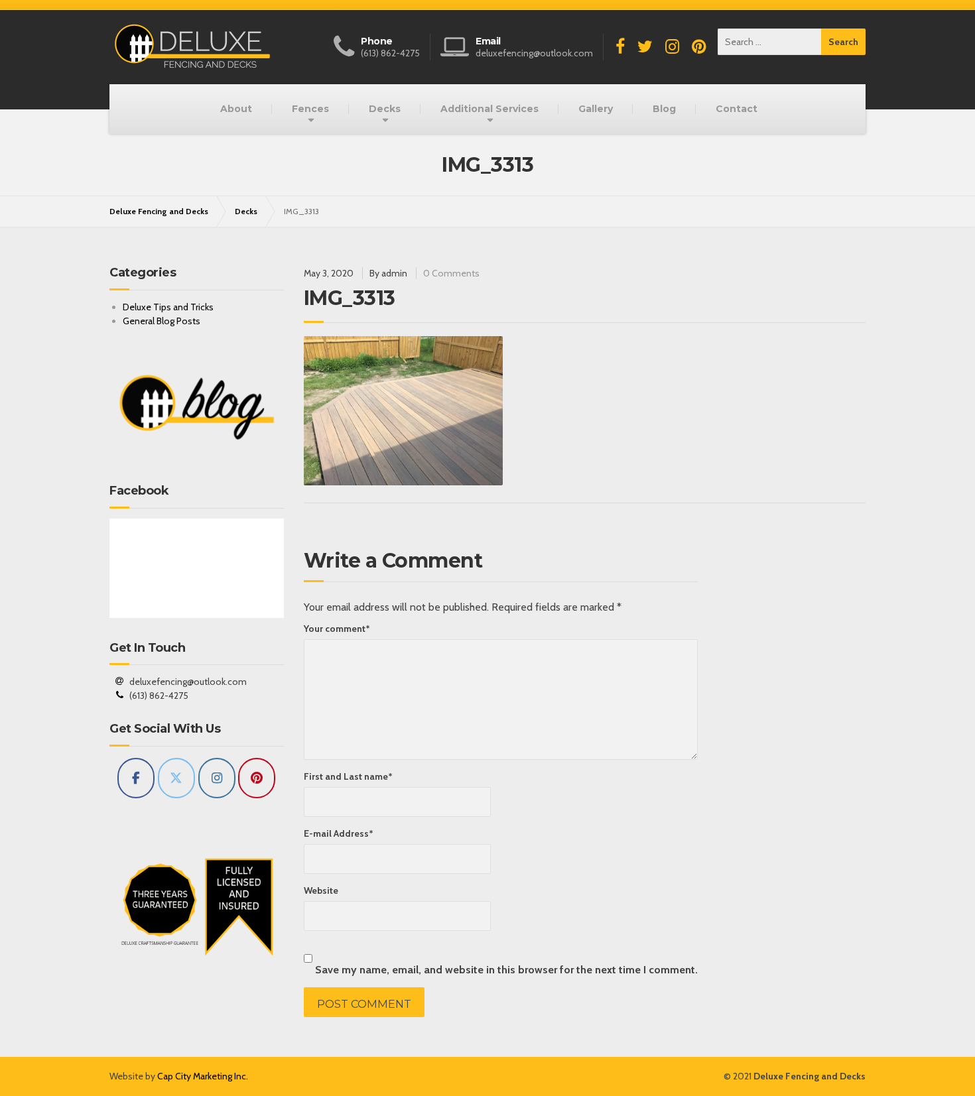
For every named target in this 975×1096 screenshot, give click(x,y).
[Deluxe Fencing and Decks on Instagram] (216, 778)
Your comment (337, 629)
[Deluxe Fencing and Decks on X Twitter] (176, 778)
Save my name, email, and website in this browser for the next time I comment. (506, 969)
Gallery (595, 109)
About (236, 109)
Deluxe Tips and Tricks (168, 307)
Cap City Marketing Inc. (202, 1076)
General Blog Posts (161, 321)
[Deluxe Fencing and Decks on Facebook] (136, 778)
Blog (664, 109)
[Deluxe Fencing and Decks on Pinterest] (256, 778)
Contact (736, 109)
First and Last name (348, 776)
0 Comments (451, 273)
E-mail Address (338, 833)
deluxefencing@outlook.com (188, 682)
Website (321, 890)
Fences (310, 109)
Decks (385, 109)
